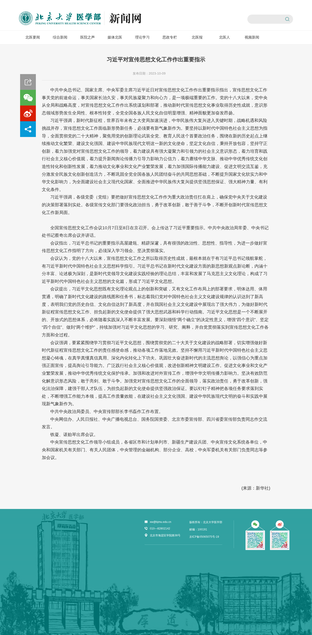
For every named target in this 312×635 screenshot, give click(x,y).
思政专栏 (169, 37)
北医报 (197, 37)
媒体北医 (115, 37)
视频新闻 (252, 37)
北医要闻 (32, 37)
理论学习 (142, 37)
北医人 (224, 37)
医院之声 (87, 37)
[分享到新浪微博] (28, 113)
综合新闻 (60, 37)
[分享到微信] (28, 98)
